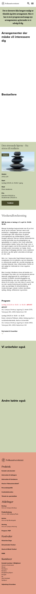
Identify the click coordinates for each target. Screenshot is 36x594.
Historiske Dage (7, 541)
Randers (4, 571)
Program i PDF (6, 531)
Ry (2, 576)
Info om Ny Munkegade (9, 520)
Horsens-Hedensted (8, 565)
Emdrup (4, 506)
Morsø (3, 567)
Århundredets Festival (8, 545)
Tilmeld (10, 203)
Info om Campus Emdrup (9, 508)
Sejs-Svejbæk (6, 578)
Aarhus (4, 518)
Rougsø (4, 574)
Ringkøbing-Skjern (7, 573)
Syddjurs (4, 580)
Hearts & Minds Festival (9, 549)
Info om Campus (7, 526)
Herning (4, 525)
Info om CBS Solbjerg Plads (10, 514)
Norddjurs (5, 569)
